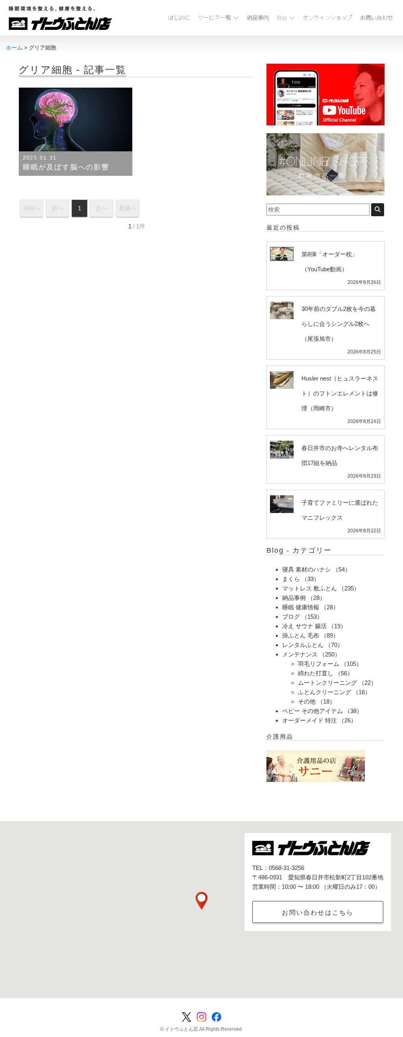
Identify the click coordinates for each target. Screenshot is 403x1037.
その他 (307, 701)
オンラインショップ (327, 17)
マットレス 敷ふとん (309, 588)
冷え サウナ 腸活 (304, 626)
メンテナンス (300, 654)
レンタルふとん (303, 645)
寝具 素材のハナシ (306, 569)
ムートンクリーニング (327, 682)
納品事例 (258, 17)
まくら (291, 578)
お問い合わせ (376, 17)
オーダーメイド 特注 (309, 720)
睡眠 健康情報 (300, 607)
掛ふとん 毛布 (300, 635)
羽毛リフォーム (318, 663)
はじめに (179, 17)
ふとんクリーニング (324, 692)
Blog (282, 17)
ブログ (291, 616)
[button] (201, 901)
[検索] (377, 209)
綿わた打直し (315, 673)
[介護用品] (315, 765)
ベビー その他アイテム (312, 711)
